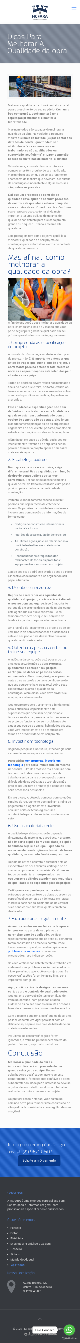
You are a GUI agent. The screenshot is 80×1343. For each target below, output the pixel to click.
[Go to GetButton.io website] (69, 1338)
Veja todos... (18, 1265)
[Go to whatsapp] (69, 1330)
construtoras (34, 760)
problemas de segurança (24, 951)
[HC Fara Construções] (40, 12)
